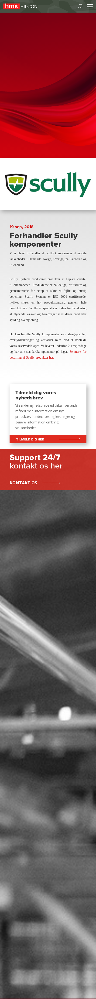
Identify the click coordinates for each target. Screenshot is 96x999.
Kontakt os (23, 483)
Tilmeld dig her (30, 439)
